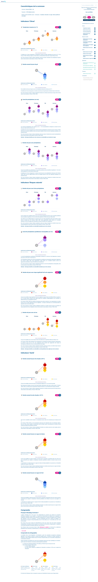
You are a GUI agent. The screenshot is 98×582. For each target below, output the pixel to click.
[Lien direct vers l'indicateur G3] (22, 99)
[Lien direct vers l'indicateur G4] (22, 142)
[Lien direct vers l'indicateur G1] (22, 27)
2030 (85, 17)
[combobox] (88, 5)
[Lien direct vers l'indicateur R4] (22, 272)
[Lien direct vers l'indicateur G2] (22, 64)
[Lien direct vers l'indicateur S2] (22, 395)
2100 (93, 17)
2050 (89, 17)
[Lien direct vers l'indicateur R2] (22, 231)
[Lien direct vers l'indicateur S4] (22, 473)
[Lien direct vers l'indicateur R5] (22, 312)
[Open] (95, 5)
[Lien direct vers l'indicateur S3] (22, 434)
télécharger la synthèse (44, 527)
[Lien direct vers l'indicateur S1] (22, 358)
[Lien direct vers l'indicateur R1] (22, 188)
